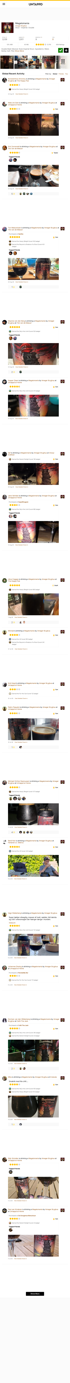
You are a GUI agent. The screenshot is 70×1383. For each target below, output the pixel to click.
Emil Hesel (12, 683)
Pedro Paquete (13, 707)
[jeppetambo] (24, 832)
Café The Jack (22, 1021)
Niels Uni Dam (13, 103)
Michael (11, 631)
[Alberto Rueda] (20, 747)
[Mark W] (31, 193)
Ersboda (53, 1077)
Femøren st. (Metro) (16, 843)
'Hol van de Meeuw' (15, 148)
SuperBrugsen (23, 502)
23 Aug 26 (11, 137)
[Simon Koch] (27, 832)
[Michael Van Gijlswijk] (24, 193)
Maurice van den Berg (16, 321)
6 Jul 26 (10, 985)
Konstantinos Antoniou (17, 79)
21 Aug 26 (11, 418)
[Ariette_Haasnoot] (27, 193)
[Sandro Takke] (20, 1068)
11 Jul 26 (10, 827)
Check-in (60, 50)
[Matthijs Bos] (24, 1068)
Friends (61, 74)
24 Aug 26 (11, 94)
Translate (12, 923)
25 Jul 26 (10, 698)
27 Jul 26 (10, 649)
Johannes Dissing (15, 966)
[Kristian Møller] (20, 832)
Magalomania (41, 79)
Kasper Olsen (13, 380)
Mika (10, 1077)
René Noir (12, 841)
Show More (19, 51)
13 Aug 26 (11, 545)
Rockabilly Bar (23, 973)
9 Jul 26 (10, 879)
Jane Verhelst (13, 496)
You (66, 74)
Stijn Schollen (13, 1158)
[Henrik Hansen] (31, 832)
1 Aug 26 (10, 617)
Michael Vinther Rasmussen (18, 781)
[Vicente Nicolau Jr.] (20, 622)
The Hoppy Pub (23, 81)
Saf (9, 453)
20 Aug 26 (11, 487)
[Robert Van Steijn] (20, 193)
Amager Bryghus (21, 26)
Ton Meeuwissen (14, 228)
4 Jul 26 (10, 1063)
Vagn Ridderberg (14, 913)
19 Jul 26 (10, 742)
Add (66, 50)
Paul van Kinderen (15, 1209)
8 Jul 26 (10, 957)
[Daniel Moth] (24, 622)
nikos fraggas (13, 579)
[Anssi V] (20, 1124)
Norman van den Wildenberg (19, 1019)
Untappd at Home (15, 105)
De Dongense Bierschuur (27, 1216)
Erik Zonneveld (14, 146)
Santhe (20, 234)
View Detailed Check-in (21, 94)
